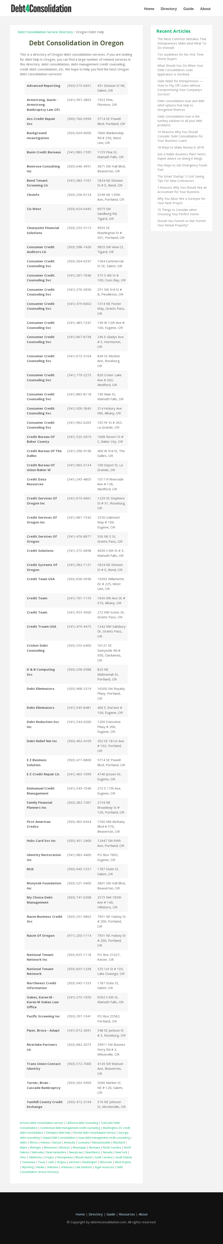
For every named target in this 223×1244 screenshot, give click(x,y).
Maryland (119, 1142)
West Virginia (123, 1162)
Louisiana (84, 1142)
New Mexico (92, 1152)
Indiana (45, 1142)
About (205, 9)
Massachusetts (101, 1142)
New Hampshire (56, 1152)
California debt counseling (82, 1123)
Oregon (49, 1157)
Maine (23, 1147)
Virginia (61, 1162)
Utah (51, 1162)
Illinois (34, 1142)
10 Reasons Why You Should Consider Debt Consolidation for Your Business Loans (180, 136)
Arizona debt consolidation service (41, 1123)
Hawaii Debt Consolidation (59, 1138)
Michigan (35, 1147)
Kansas (56, 1142)
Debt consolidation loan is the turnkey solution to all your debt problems (179, 120)
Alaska (40, 1167)
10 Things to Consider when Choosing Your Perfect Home (178, 212)
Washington (89, 1162)
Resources (127, 1214)
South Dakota (123, 1157)
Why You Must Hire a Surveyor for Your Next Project (181, 201)
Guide (188, 9)
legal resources (104, 1167)
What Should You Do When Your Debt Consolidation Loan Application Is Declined (180, 69)
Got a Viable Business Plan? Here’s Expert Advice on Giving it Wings (181, 156)
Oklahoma (35, 1157)
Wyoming (28, 1167)
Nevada (108, 1152)
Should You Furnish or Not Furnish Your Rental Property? (181, 223)
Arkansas (67, 1167)
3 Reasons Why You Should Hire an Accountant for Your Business (182, 189)
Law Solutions (83, 1167)
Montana (94, 1147)
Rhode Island (84, 1157)
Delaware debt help (58, 1133)
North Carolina (112, 1147)
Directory (169, 9)
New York (121, 1152)
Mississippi (79, 1147)
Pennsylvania (65, 1157)
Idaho (23, 1142)
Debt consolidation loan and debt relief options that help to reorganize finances (180, 105)
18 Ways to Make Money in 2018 (180, 147)
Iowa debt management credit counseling (104, 1138)
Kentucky (69, 1142)
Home (149, 9)
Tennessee (28, 1162)
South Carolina (104, 1157)
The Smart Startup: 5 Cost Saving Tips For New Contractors (180, 178)
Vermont (74, 1162)
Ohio (23, 1157)
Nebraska (38, 1152)
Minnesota (50, 1147)
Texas (41, 1162)
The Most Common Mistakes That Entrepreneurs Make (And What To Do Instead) (181, 43)
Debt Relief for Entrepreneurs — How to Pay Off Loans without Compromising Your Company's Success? (180, 87)
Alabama (52, 1167)
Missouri (64, 1147)
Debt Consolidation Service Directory (45, 32)
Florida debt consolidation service (94, 1133)
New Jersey (76, 1152)
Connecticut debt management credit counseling (70, 1128)
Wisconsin (106, 1162)
